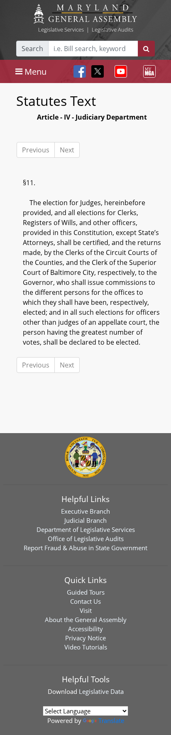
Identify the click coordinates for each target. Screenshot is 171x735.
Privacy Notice (85, 638)
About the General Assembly (86, 619)
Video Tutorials (85, 647)
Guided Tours (86, 592)
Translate (111, 720)
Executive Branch (85, 511)
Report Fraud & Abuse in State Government (85, 548)
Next (67, 149)
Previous (35, 149)
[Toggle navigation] (119, 71)
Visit (86, 610)
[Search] (146, 48)
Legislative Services (61, 29)
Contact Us (85, 601)
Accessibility (85, 629)
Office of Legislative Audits (86, 538)
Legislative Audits (112, 29)
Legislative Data (101, 691)
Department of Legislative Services (86, 529)
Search (32, 48)
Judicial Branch (85, 520)
